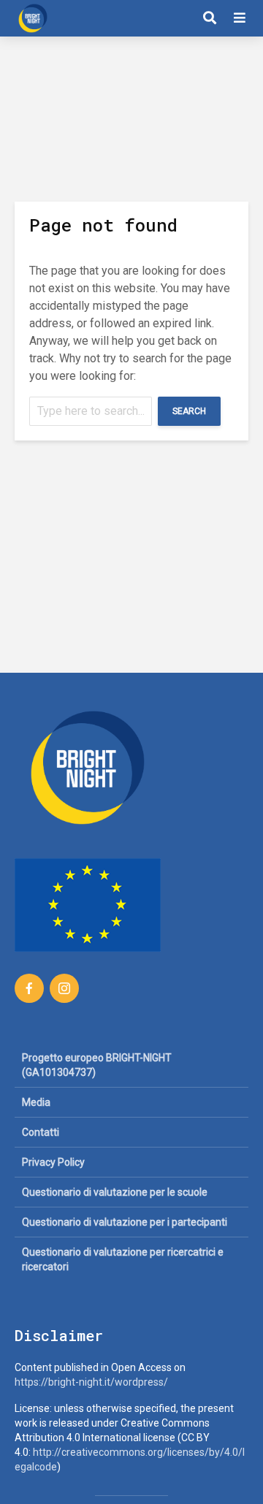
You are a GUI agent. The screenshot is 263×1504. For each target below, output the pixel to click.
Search (189, 411)
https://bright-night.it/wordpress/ (91, 1382)
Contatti (40, 1132)
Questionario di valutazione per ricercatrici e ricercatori (123, 1259)
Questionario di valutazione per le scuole (114, 1192)
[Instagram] (64, 988)
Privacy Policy (53, 1162)
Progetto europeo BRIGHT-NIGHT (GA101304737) (97, 1065)
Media (36, 1102)
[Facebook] (29, 988)
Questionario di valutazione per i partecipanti (124, 1222)
